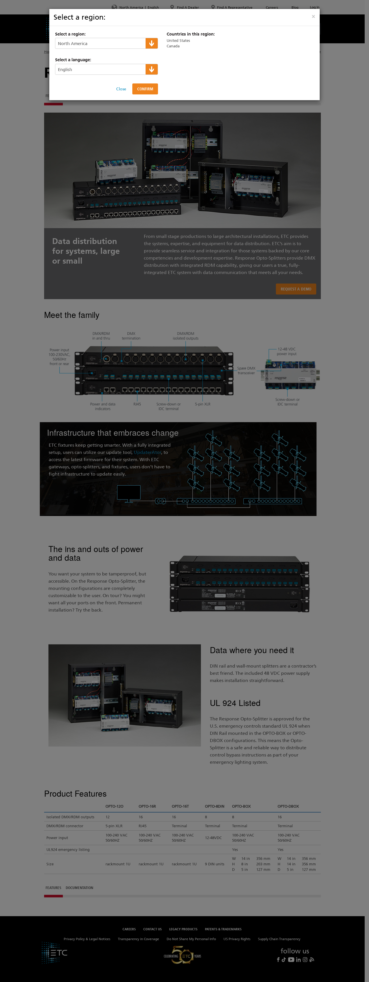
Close (121, 89)
